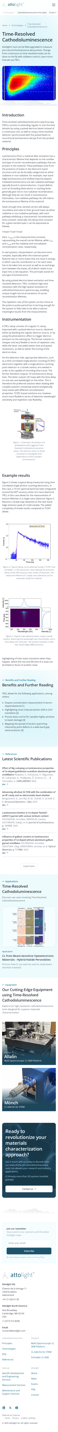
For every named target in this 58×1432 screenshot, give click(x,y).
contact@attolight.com (13, 1330)
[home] (13, 5)
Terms (7, 1418)
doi (5, 784)
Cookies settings (28, 1418)
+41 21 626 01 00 (10, 1299)
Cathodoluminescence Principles (32, 13)
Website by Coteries (11, 1415)
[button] (53, 5)
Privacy (15, 1418)
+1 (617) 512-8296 (11, 1321)
